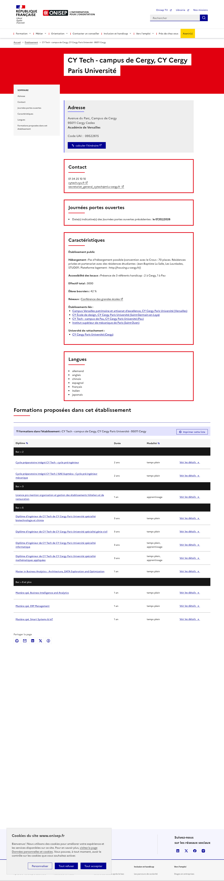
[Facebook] (48, 640)
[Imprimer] (17, 640)
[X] (40, 640)
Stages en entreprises (184, 873)
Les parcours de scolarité (146, 873)
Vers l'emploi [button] (143, 33)
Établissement (31, 42)
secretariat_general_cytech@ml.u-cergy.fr (94, 186)
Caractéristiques (25, 113)
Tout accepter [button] (93, 866)
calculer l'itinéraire (87, 145)
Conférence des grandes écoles (100, 299)
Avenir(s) (188, 33)
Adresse (21, 96)
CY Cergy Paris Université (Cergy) (92, 334)
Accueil (17, 42)
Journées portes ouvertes (29, 107)
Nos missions (200, 9)
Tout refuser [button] (66, 866)
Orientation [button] (57, 33)
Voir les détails (188, 462)
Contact (21, 101)
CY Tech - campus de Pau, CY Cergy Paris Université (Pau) (108, 318)
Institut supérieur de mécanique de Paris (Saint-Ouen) (105, 322)
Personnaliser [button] (40, 866)
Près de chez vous (168, 33)
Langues (21, 119)
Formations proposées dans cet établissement (32, 127)
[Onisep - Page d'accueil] (55, 13)
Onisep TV (162, 9)
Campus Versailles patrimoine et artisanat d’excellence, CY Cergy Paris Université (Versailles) (129, 311)
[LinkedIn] (32, 640)
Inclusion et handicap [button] (116, 33)
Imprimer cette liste (194, 431)
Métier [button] (39, 33)
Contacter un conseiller (86, 33)
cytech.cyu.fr (76, 182)
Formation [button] (22, 33)
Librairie (181, 9)
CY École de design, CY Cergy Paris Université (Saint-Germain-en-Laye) (116, 314)
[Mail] (24, 640)
